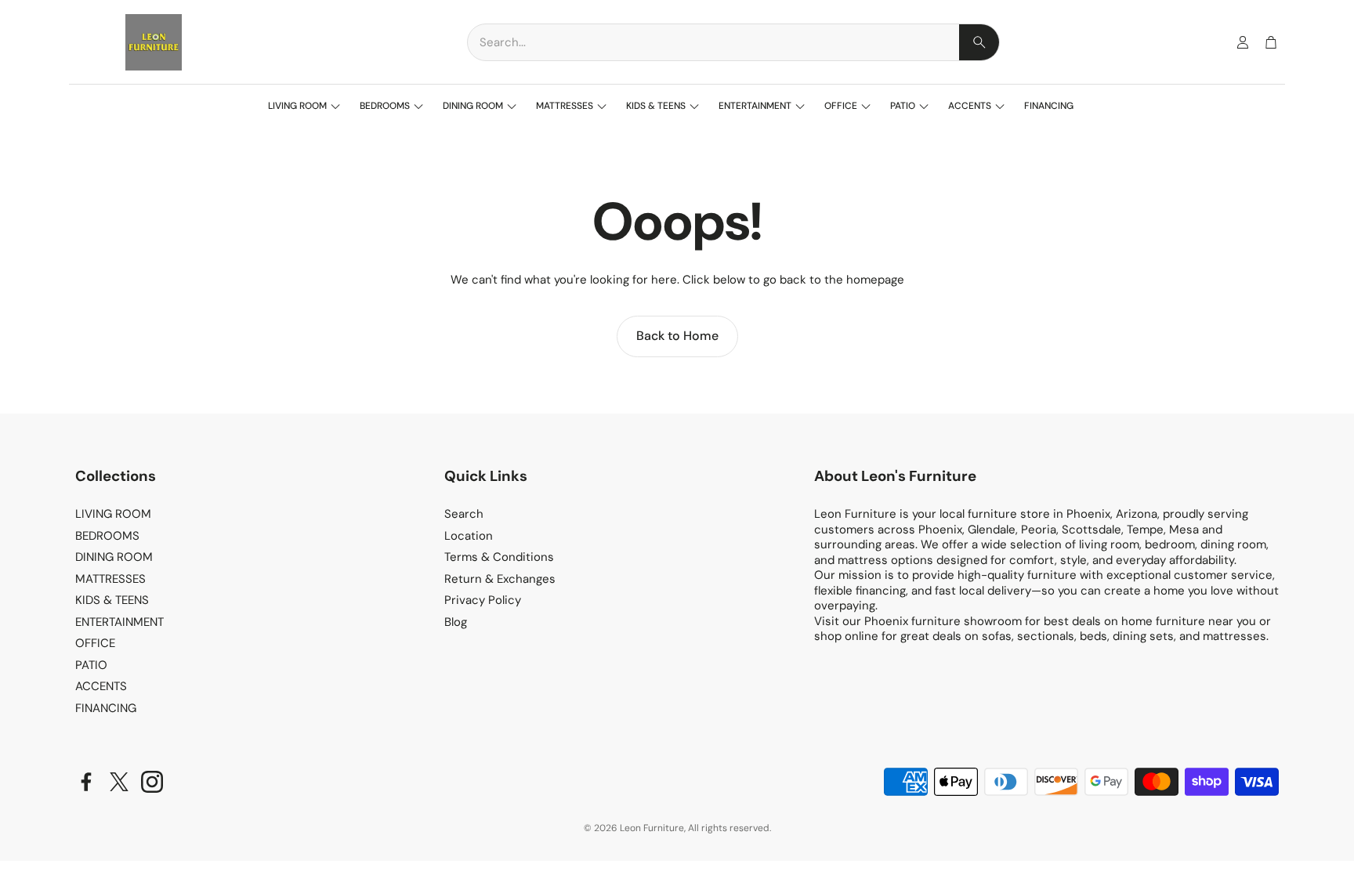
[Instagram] (152, 782)
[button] (733, 42)
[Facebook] (86, 782)
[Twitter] (119, 781)
